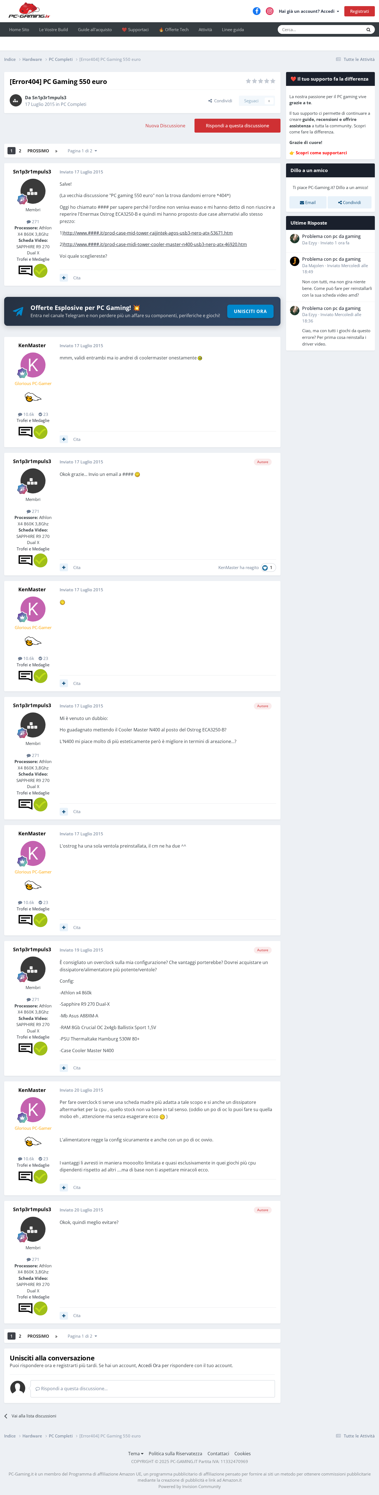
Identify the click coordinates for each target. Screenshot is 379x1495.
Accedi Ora (149, 1365)
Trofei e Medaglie (33, 259)
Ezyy (313, 242)
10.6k (28, 414)
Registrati (359, 11)
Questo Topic (344, 29)
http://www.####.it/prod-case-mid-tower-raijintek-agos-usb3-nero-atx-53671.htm (148, 233)
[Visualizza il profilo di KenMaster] (33, 365)
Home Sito (19, 29)
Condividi (222, 100)
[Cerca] (368, 29)
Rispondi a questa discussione (237, 126)
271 (35, 221)
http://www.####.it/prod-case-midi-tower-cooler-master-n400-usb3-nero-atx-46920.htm (155, 244)
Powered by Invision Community (189, 1486)
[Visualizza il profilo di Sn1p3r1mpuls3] (16, 100)
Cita (76, 277)
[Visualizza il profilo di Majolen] (294, 261)
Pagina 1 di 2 (81, 150)
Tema (134, 1454)
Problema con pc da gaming (331, 236)
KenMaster (32, 345)
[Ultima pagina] (56, 150)
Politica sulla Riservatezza (175, 1454)
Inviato (334, 242)
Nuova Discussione (165, 126)
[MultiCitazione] (64, 278)
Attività (205, 29)
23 (45, 414)
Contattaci (218, 1454)
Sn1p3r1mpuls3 (49, 98)
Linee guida (233, 29)
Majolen (316, 265)
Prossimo (38, 150)
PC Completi (73, 104)
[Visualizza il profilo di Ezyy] (294, 238)
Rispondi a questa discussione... (74, 1388)
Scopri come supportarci (321, 152)
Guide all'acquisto (95, 29)
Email (310, 202)
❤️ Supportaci (135, 29)
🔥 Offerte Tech (174, 29)
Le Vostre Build (53, 29)
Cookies (242, 1454)
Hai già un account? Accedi (308, 11)
